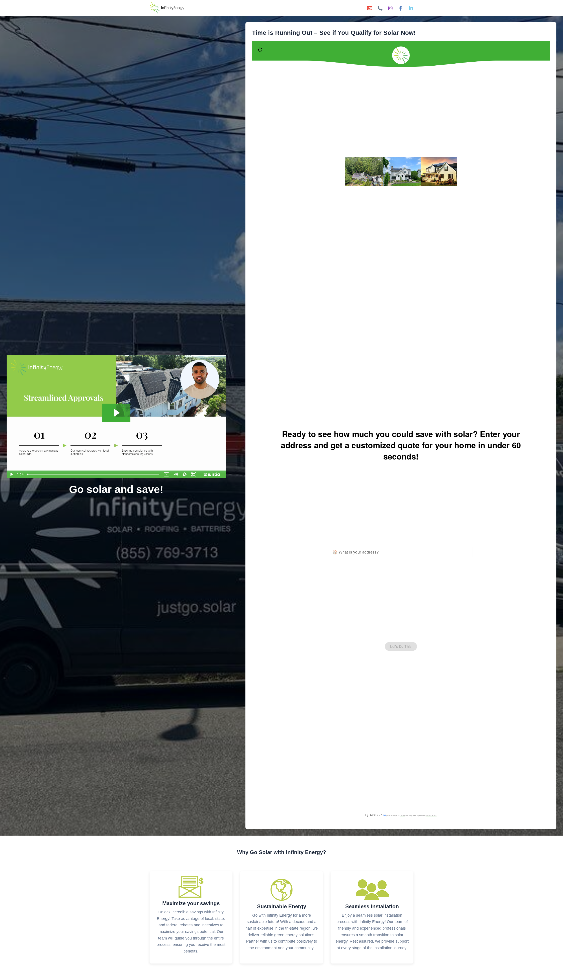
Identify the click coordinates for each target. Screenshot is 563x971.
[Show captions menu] (166, 474)
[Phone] (380, 8)
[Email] (369, 8)
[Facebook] (400, 8)
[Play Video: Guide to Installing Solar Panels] (116, 413)
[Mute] (175, 474)
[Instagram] (390, 8)
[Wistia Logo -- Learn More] (212, 474)
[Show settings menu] (184, 474)
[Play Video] (11, 474)
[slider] (93, 474)
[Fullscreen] (193, 474)
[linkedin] (411, 8)
